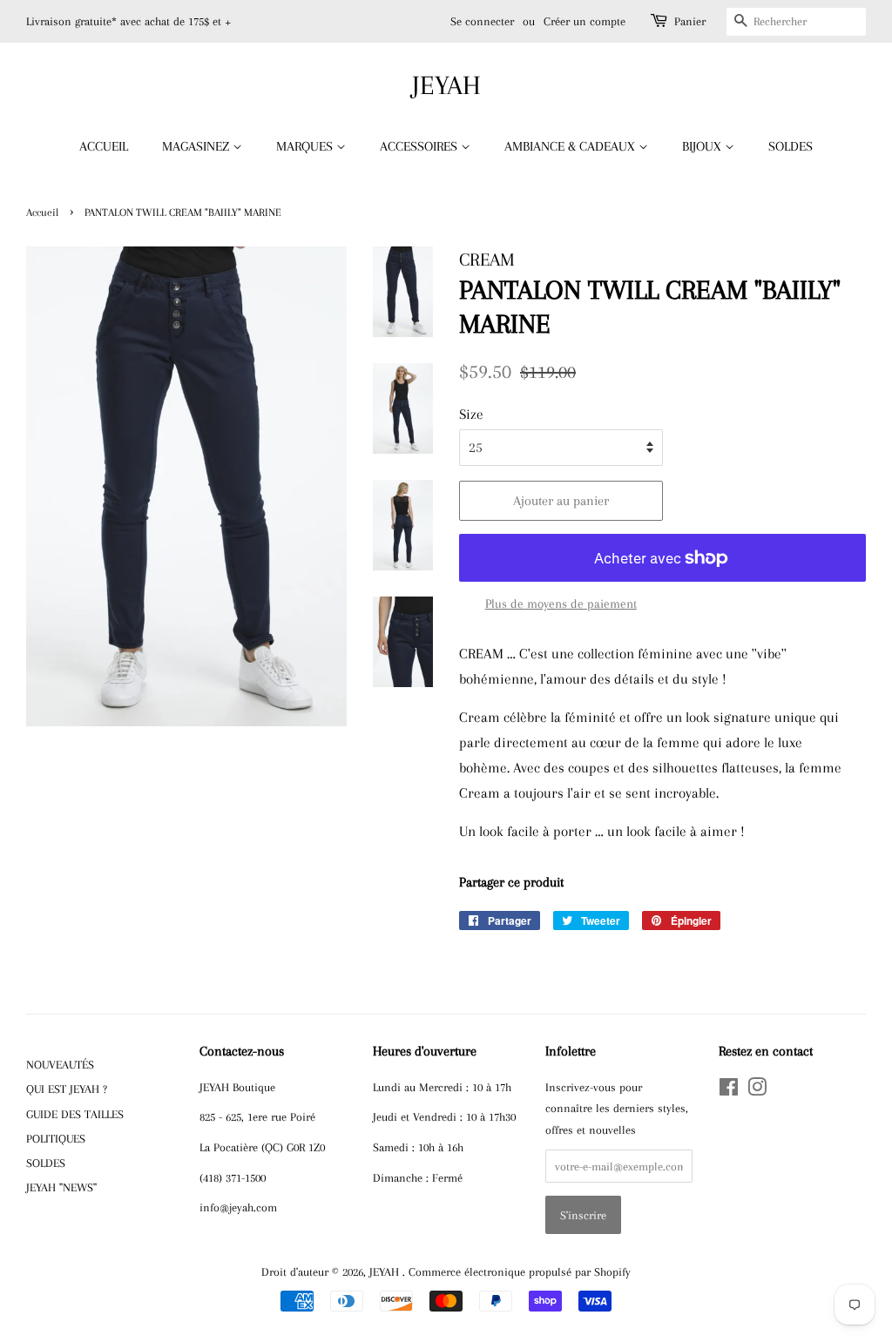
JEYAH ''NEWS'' (61, 1187)
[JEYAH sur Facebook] (729, 1090)
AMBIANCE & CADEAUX (571, 146)
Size (471, 414)
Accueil (42, 212)
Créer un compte (584, 21)
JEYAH (446, 85)
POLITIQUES (55, 1138)
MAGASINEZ (197, 146)
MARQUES (306, 146)
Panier (690, 21)
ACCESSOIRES (420, 146)
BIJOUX (703, 146)
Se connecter (482, 21)
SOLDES (790, 146)
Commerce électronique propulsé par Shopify (520, 1271)
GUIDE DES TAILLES (75, 1114)
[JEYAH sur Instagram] (757, 1090)
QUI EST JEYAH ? (66, 1089)
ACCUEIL (103, 146)
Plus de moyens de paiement (561, 603)
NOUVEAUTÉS (60, 1064)
